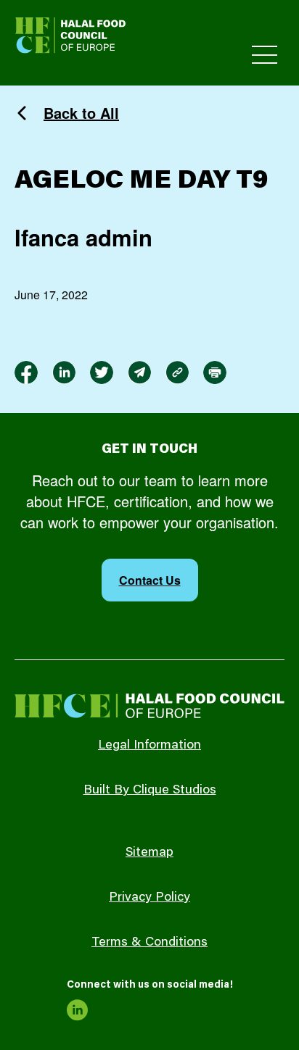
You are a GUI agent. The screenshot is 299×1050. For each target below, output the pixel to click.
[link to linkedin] (63, 372)
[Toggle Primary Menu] (264, 54)
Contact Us (150, 580)
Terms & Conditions (149, 942)
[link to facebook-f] (26, 372)
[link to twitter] (101, 372)
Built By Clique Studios (149, 790)
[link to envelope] (139, 372)
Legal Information (149, 745)
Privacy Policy (149, 897)
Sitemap (149, 852)
